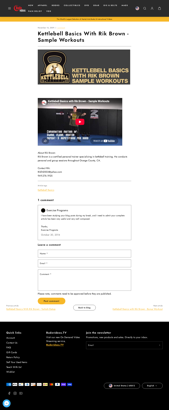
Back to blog (84, 307)
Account (10, 338)
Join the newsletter (98, 333)
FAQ (8, 347)
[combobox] (145, 9)
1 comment (60, 27)
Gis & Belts (110, 5)
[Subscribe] (160, 345)
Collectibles (72, 5)
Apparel (43, 5)
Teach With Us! (14, 367)
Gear (96, 5)
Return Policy (13, 357)
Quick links (13, 333)
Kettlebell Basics (46, 190)
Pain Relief (35, 11)
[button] (9, 8)
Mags (125, 5)
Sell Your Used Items (16, 362)
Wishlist (10, 372)
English (150, 385)
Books (56, 5)
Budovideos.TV (56, 333)
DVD (86, 5)
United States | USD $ (124, 385)
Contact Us (11, 342)
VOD (48, 11)
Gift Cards (11, 352)
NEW (31, 5)
